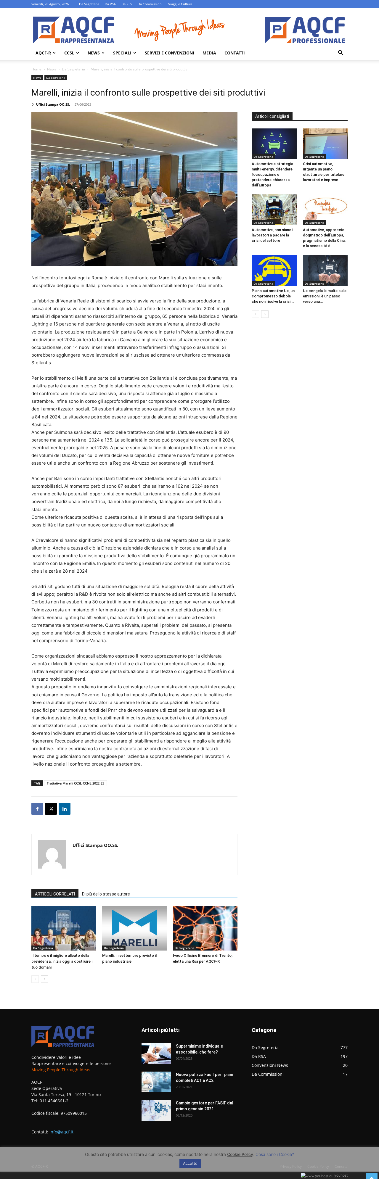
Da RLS (126, 4)
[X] (51, 809)
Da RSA (110, 4)
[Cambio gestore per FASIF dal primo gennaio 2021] (156, 1110)
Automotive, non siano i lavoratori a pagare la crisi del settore (272, 235)
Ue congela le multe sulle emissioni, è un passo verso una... (324, 296)
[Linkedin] (64, 809)
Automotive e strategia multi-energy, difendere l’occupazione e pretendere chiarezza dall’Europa (272, 174)
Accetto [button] (190, 1163)
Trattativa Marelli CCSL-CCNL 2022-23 (75, 783)
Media (209, 53)
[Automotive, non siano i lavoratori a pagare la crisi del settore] (274, 209)
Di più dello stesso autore (106, 894)
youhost (340, 1175)
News (94, 53)
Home (36, 69)
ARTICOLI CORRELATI (55, 894)
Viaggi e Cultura (180, 4)
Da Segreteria (89, 4)
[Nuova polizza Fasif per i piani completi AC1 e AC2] (156, 1082)
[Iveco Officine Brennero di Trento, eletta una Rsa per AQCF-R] (205, 928)
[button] (340, 53)
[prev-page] (35, 979)
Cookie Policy (240, 1154)
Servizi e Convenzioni (169, 53)
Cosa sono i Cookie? (275, 1154)
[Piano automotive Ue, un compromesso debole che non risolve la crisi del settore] (274, 270)
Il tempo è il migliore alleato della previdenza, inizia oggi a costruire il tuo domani (62, 961)
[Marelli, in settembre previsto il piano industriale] (134, 928)
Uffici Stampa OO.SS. (53, 104)
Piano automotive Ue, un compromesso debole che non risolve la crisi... (273, 296)
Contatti (234, 53)
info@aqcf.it (61, 1132)
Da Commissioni (150, 4)
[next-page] (44, 979)
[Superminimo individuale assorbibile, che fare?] (156, 1053)
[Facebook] (37, 809)
